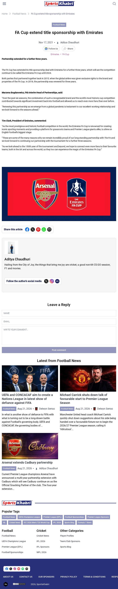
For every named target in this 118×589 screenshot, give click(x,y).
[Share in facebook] (27, 229)
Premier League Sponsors (98, 517)
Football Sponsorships (74, 517)
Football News (19, 14)
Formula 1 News (84, 523)
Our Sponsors (46, 577)
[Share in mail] (49, 229)
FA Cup (65, 54)
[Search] (114, 4)
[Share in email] (26, 568)
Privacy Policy (68, 577)
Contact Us (25, 577)
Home (5, 14)
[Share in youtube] (18, 568)
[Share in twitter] (33, 229)
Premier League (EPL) (52, 517)
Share (70, 48)
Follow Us (53, 48)
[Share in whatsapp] (44, 229)
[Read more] (30, 398)
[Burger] (4, 3)
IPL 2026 (57, 523)
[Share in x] (10, 568)
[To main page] (59, 3)
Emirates (55, 54)
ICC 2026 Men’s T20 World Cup (37, 523)
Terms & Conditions (94, 577)
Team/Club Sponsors (70, 541)
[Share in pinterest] (38, 229)
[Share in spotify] (22, 568)
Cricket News (14, 523)
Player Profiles (67, 536)
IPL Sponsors (43, 547)
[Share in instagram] (14, 568)
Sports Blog (69, 523)
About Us (8, 577)
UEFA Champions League (29, 517)
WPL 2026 (41, 552)
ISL (4, 523)
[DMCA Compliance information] (19, 584)
